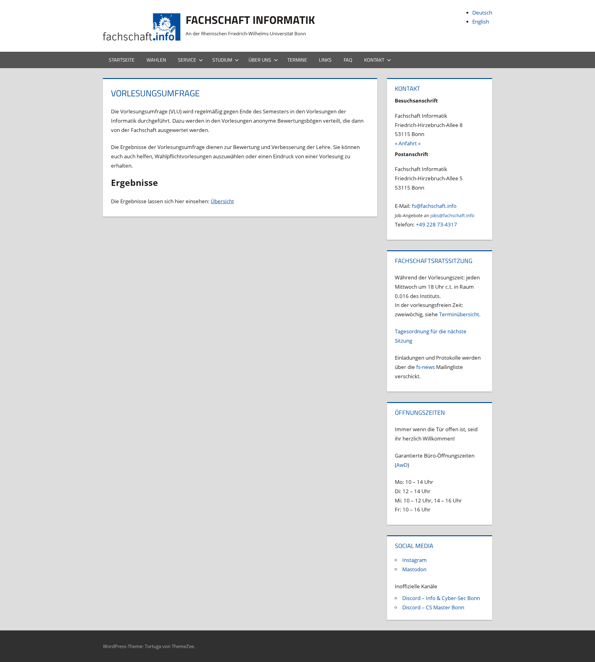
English (480, 21)
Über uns (260, 60)
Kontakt (374, 60)
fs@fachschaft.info (434, 205)
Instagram (414, 559)
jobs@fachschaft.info (452, 215)
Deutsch (482, 12)
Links (325, 60)
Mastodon (414, 569)
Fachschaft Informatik (250, 19)
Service (187, 60)
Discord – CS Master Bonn (433, 607)
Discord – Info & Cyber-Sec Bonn (441, 598)
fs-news (425, 366)
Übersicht (222, 201)
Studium (222, 60)
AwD (402, 464)
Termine (297, 60)
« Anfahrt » (408, 143)
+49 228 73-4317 (436, 224)
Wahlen (156, 60)
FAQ (348, 60)
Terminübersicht (459, 314)
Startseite (121, 60)
